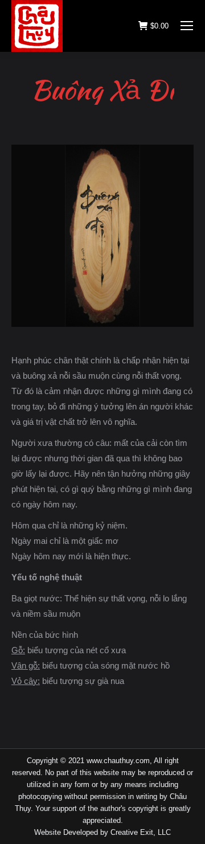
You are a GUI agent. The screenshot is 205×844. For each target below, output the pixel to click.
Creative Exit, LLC (140, 832)
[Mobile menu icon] (187, 25)
